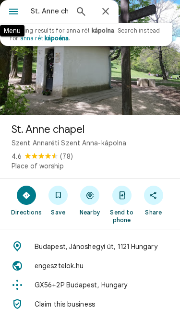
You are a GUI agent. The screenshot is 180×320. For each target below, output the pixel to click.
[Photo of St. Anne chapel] (90, 57)
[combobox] (49, 11)
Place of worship (38, 166)
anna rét (44, 38)
